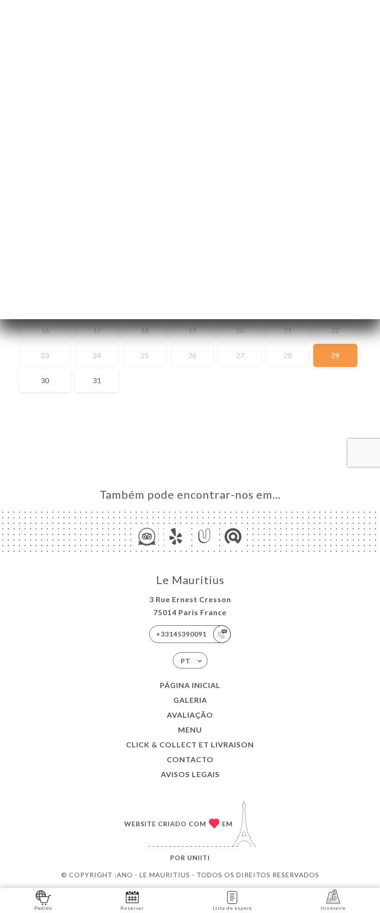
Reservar (132, 908)
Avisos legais (190, 774)
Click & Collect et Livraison (190, 744)
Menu (190, 729)
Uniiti (198, 858)
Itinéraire (333, 908)
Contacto (190, 759)
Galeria (190, 699)
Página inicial (190, 685)
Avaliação (190, 714)
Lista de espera (232, 908)
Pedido (43, 908)
